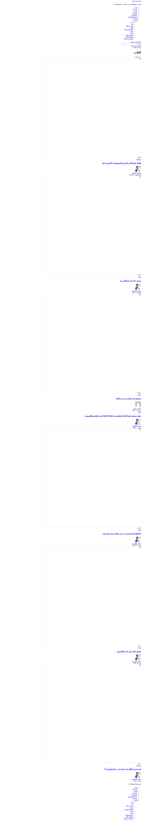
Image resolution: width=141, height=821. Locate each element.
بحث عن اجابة (136, 1)
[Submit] (122, 44)
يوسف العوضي (136, 173)
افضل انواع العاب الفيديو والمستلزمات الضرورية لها (122, 163)
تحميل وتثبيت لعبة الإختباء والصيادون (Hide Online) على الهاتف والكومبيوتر (113, 416)
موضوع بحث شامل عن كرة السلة (128, 398)
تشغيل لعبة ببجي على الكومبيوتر (129, 651)
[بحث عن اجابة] (136, 42)
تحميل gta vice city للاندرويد (130, 281)
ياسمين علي (137, 408)
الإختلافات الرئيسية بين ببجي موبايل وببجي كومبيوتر (122, 534)
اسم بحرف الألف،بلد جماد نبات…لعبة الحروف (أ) (122, 769)
